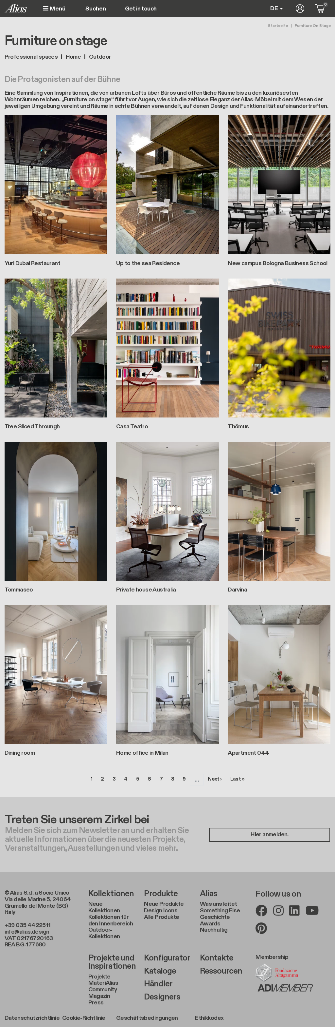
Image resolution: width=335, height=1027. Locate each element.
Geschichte (215, 917)
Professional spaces (31, 57)
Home (73, 57)
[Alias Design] (16, 8)
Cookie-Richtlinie (83, 1018)
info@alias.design (27, 932)
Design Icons (160, 910)
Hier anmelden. (270, 834)
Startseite (278, 25)
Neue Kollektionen (104, 907)
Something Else (220, 910)
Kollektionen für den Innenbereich (110, 920)
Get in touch (141, 8)
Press (96, 1002)
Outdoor (100, 57)
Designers (162, 997)
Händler (158, 984)
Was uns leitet (218, 904)
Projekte (99, 977)
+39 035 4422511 (28, 925)
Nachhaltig (214, 930)
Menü (56, 8)
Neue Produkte (164, 904)
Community (102, 989)
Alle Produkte (161, 917)
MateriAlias (103, 983)
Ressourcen (221, 971)
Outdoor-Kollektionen (104, 933)
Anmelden (300, 8)
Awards (210, 923)
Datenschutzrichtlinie (32, 1018)
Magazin (99, 996)
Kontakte (216, 958)
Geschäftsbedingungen (147, 1018)
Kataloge (160, 971)
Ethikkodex (209, 1018)
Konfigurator (167, 958)
